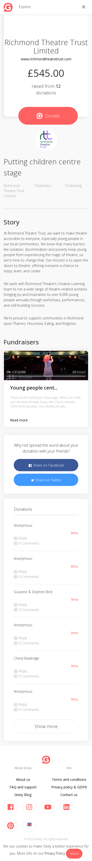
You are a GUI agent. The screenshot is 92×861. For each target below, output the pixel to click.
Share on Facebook (48, 465)
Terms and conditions (69, 779)
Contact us (69, 794)
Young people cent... (33, 387)
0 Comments (28, 543)
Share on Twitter (48, 480)
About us (23, 779)
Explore (25, 6)
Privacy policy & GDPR (69, 787)
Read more (19, 420)
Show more (46, 726)
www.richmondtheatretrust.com (46, 59)
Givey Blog (22, 794)
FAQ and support (23, 787)
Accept (74, 853)
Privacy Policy (55, 853)
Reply (22, 538)
